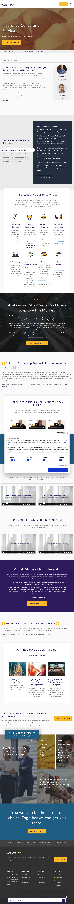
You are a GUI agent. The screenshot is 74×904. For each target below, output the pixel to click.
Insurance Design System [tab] (12, 161)
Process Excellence (30, 225)
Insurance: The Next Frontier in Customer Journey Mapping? (14, 751)
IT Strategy (15, 261)
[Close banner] (67, 433)
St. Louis (56, 844)
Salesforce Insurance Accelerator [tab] (15, 154)
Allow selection (37, 470)
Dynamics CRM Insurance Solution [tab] (15, 157)
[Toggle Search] (70, 4)
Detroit (58, 842)
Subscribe (60, 859)
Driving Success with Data (18, 680)
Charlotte (18, 842)
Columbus (50, 842)
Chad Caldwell (62, 76)
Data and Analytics (58, 225)
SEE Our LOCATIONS (36, 603)
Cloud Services (58, 263)
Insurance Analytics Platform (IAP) (52, 136)
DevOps (58, 276)
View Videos (20, 51)
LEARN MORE (44, 177)
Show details (62, 465)
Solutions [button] (17, 4)
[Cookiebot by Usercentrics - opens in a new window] (58, 433)
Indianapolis (19, 844)
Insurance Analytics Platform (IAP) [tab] (14, 150)
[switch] (29, 460)
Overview (3, 51)
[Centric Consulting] (7, 5)
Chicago (26, 842)
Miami (35, 844)
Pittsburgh (42, 844)
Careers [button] (56, 4)
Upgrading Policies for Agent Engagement (37, 682)
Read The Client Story (36, 343)
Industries (8, 60)
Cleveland (42, 842)
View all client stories (36, 655)
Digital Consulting (12, 881)
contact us (41, 597)
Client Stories (29, 51)
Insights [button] (32, 4)
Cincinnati (34, 842)
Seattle (49, 844)
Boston (11, 842)
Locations (41, 880)
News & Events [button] (40, 4)
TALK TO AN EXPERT (11, 42)
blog (32, 740)
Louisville (28, 844)
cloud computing (59, 270)
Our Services (11, 51)
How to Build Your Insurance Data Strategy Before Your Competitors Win (64, 752)
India (64, 842)
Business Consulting (12, 875)
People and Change (44, 225)
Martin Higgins (62, 95)
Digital (44, 261)
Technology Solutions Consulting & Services (13, 878)
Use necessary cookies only (16, 470)
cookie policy (56, 452)
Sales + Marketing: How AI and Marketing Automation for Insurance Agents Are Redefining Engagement (54, 783)
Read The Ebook (62, 718)
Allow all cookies (58, 470)
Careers (40, 875)
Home (3, 60)
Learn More (6, 100)
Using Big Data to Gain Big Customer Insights (56, 682)
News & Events (42, 877)
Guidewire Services (15, 225)
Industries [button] (24, 4)
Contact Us (64, 4)
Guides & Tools (26, 880)
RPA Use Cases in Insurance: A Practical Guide (45, 749)
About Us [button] (49, 4)
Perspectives (26, 877)
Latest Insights (38, 51)
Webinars (25, 882)
